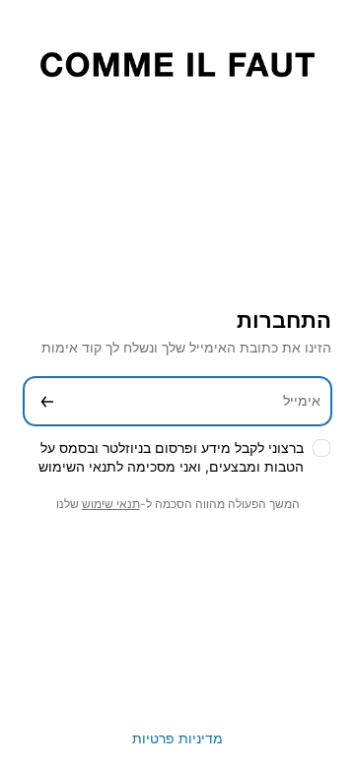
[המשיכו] (47, 401)
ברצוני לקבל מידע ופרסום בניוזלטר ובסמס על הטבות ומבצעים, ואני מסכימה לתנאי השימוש (171, 457)
